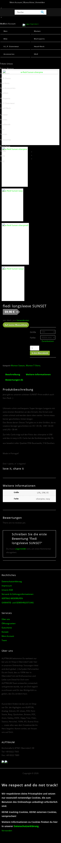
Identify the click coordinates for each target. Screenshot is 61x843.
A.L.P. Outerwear (7, 103)
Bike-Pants (5, 73)
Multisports (5, 98)
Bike (5, 39)
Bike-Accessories (7, 88)
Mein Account (16, 2)
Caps (2, 129)
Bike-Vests (4, 83)
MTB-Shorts (5, 78)
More (2, 155)
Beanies (3, 119)
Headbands (5, 124)
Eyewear (4, 114)
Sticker (3, 151)
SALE (2, 161)
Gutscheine (5, 146)
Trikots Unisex (6, 63)
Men (2, 23)
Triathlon (4, 93)
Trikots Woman (7, 68)
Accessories (5, 139)
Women (37, 31)
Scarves (3, 134)
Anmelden (40, 2)
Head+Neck (5, 108)
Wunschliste (28, 2)
